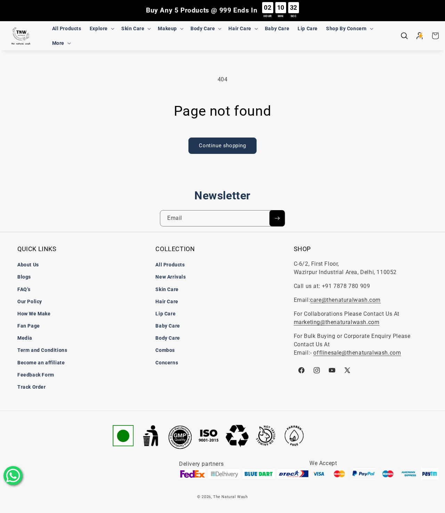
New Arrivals (170, 277)
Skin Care (166, 289)
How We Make (34, 313)
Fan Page (28, 326)
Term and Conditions (42, 350)
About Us (28, 264)
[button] (101, 28)
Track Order (31, 387)
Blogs (24, 277)
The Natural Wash (230, 497)
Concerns (166, 362)
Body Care (167, 338)
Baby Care (167, 326)
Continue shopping (222, 145)
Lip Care (165, 313)
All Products (170, 264)
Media (24, 338)
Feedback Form (35, 375)
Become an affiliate (41, 362)
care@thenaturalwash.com (345, 300)
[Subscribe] (277, 218)
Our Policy (29, 301)
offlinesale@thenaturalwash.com (357, 352)
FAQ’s (24, 289)
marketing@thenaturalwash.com (337, 322)
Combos (165, 350)
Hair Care (166, 301)
